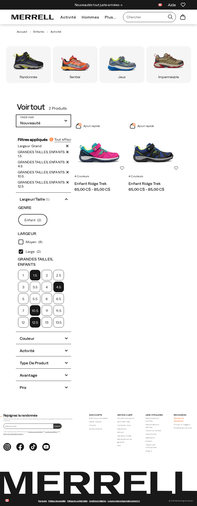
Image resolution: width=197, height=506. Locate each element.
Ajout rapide (91, 126)
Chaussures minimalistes (151, 446)
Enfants (149, 441)
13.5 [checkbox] (59, 322)
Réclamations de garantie (124, 440)
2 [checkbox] (47, 275)
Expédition (122, 429)
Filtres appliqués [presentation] (35, 139)
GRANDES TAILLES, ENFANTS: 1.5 (41, 154)
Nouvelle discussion (125, 418)
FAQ (119, 445)
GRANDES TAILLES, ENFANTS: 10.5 (41, 174)
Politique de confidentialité (35, 431)
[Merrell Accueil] (33, 17)
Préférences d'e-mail (183, 428)
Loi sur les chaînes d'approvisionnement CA (124, 501)
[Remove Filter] (67, 146)
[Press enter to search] (170, 17)
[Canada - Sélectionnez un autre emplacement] (160, 5)
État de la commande (98, 418)
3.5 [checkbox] (35, 287)
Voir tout (31, 106)
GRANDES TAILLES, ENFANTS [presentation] (35, 261)
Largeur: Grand (30, 146)
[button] (43, 199)
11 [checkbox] (47, 311)
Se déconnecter (95, 429)
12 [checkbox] (23, 322)
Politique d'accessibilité (57, 501)
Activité (68, 17)
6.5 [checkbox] (58, 299)
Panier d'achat (95, 422)
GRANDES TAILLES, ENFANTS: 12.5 (41, 184)
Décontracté (151, 434)
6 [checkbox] (47, 299)
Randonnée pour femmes (153, 426)
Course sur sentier (153, 431)
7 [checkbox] (23, 311)
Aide (172, 5)
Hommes (90, 17)
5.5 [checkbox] (35, 299)
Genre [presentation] (25, 207)
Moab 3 (149, 451)
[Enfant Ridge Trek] (99, 147)
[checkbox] (43, 242)
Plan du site (42, 501)
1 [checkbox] (23, 275)
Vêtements (150, 438)
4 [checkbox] (47, 287)
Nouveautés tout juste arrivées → (99, 5)
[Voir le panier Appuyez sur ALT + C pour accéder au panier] (182, 17)
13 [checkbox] (46, 322)
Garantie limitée (124, 436)
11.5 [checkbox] (58, 311)
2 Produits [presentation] (58, 108)
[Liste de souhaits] (183, 5)
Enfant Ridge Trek (90, 183)
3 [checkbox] (23, 287)
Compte (92, 425)
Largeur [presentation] (27, 233)
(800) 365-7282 (123, 422)
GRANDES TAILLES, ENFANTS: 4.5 (41, 164)
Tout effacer (64, 139)
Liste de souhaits (122, 168)
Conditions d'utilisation (51, 431)
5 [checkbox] (23, 299)
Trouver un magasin (182, 425)
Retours (120, 432)
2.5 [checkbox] (58, 275)
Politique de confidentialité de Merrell (13, 434)
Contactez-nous (124, 425)
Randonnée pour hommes (153, 419)
